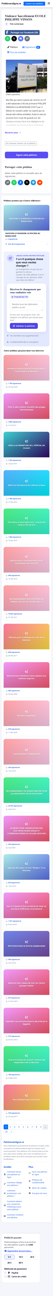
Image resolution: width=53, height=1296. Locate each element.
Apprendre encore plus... (19, 1251)
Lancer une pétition (34, 4)
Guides (7, 1166)
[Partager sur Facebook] (20, 182)
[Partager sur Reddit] (39, 182)
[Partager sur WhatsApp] (7, 38)
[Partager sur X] (14, 38)
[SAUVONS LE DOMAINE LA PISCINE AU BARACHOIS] (26, 226)
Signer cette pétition (26, 155)
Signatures (32, 47)
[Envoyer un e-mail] (20, 38)
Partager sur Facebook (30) (24, 32)
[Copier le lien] (27, 38)
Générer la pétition (25, 326)
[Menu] (48, 3)
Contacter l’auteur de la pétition (22, 143)
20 (6, 1131)
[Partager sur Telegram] (33, 182)
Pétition (14, 47)
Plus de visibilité (18, 52)
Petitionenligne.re (11, 3)
